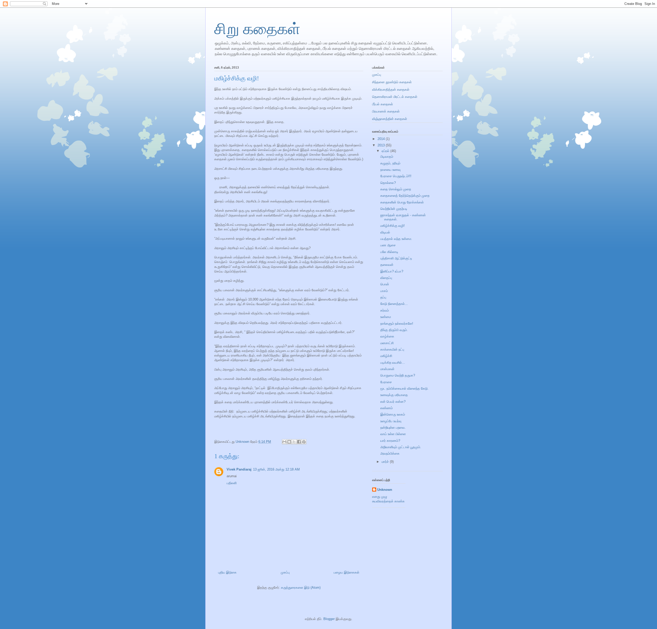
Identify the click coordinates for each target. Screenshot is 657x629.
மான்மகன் (387, 369)
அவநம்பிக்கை (390, 453)
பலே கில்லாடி (389, 252)
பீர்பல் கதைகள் (382, 104)
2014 (382, 139)
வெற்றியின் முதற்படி (393, 209)
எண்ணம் (386, 408)
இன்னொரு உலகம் (392, 414)
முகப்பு (285, 572)
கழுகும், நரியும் (390, 163)
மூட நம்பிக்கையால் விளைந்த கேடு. (404, 388)
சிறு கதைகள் (257, 29)
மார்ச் (386, 462)
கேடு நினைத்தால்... (394, 304)
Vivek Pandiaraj (239, 469)
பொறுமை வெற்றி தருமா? (397, 375)
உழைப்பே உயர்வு (390, 421)
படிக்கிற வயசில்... (392, 362)
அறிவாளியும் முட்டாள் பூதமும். (400, 447)
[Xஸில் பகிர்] (294, 441)
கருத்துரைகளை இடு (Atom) (301, 587)
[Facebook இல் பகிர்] (299, 441)
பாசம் (384, 291)
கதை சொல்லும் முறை (395, 189)
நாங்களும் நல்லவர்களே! (396, 323)
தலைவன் (386, 265)
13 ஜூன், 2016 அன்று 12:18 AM (276, 469)
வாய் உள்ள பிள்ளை (393, 434)
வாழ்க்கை (387, 336)
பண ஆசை (388, 245)
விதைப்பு (386, 278)
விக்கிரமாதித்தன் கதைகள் (390, 89)
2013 (382, 145)
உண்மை (385, 317)
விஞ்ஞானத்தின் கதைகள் (389, 119)
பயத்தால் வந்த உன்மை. (396, 239)
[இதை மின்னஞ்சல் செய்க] (284, 441)
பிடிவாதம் (386, 156)
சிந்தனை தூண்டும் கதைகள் (392, 82)
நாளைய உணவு (390, 170)
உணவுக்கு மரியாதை (394, 395)
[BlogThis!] (289, 441)
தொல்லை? (388, 183)
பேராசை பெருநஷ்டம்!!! (395, 176)
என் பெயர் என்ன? (392, 401)
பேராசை (386, 382)
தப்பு (383, 297)
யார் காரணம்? (390, 441)
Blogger (329, 619)
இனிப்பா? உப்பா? (391, 271)
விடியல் (385, 232)
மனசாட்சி (387, 343)
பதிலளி (232, 483)
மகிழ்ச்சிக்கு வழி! (392, 226)
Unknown (384, 490)
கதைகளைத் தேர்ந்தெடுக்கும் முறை (404, 196)
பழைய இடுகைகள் (346, 572)
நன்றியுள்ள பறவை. (393, 427)
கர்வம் (384, 310)
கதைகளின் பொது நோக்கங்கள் (402, 202)
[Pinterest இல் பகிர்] (303, 441)
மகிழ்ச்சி (386, 356)
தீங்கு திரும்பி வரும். (394, 330)
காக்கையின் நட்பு (392, 349)
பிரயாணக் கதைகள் (386, 111)
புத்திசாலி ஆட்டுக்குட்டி (396, 258)
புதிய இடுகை (227, 572)
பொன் (384, 284)
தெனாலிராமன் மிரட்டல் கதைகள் (394, 97)
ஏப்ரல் (386, 151)
